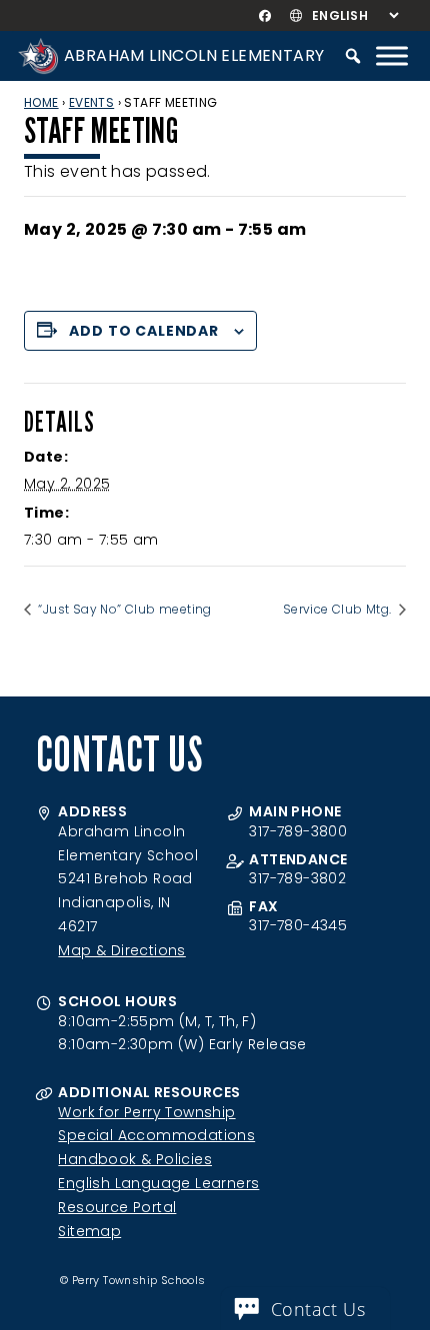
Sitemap (89, 1231)
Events (91, 102)
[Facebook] (264, 16)
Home (41, 102)
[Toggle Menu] (392, 55)
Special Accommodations (156, 1135)
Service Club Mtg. (339, 609)
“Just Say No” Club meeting (123, 609)
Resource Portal (117, 1207)
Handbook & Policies (135, 1159)
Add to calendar (144, 331)
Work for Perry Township (146, 1112)
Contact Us (318, 1309)
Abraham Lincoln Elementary (194, 55)
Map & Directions (121, 950)
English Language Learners (158, 1183)
